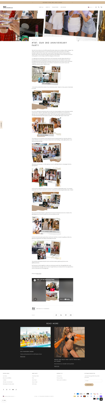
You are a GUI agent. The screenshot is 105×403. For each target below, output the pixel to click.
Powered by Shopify (49, 396)
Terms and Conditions (61, 380)
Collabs (4, 380)
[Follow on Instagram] (6, 389)
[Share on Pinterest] (65, 315)
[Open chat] (101, 399)
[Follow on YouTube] (13, 389)
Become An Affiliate (7, 378)
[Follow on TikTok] (16, 389)
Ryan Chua (38, 273)
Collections (55, 7)
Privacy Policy (60, 378)
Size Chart (34, 380)
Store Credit (34, 382)
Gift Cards (34, 384)
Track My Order (35, 376)
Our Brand (63, 7)
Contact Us (59, 376)
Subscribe (89, 384)
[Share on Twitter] (61, 315)
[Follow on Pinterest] (9, 389)
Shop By (48, 7)
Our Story (5, 376)
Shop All (41, 7)
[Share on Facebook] (56, 315)
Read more (22, 356)
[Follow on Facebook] (3, 389)
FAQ (33, 378)
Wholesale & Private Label (8, 384)
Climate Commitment (7, 382)
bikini (21, 349)
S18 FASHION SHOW (27, 351)
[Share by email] (70, 315)
